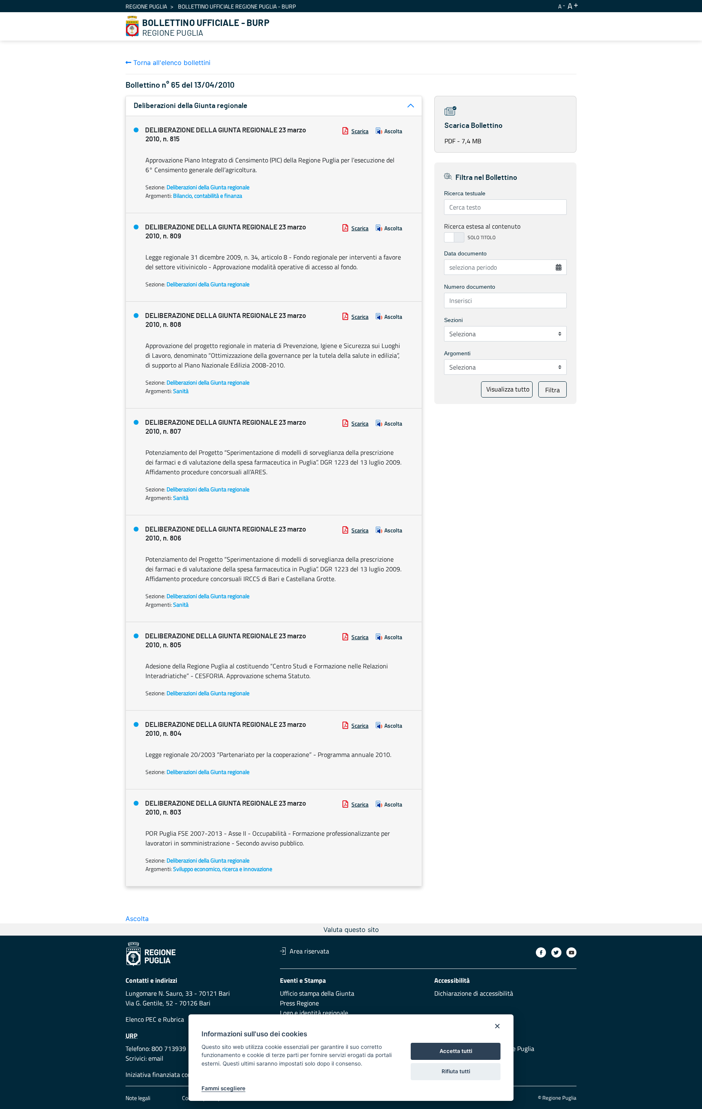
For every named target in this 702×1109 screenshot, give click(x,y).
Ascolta (393, 131)
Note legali (138, 1098)
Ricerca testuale (464, 193)
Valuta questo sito (351, 929)
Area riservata (309, 951)
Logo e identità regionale (314, 1013)
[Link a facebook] (541, 952)
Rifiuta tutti (456, 1071)
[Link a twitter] (556, 952)
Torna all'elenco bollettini (170, 62)
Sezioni (453, 320)
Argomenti (457, 353)
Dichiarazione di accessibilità (473, 993)
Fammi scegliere (223, 1088)
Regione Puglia (146, 6)
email (155, 1058)
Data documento (465, 253)
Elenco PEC (141, 1019)
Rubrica (173, 1019)
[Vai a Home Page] (132, 26)
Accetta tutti (456, 1051)
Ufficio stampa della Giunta (317, 993)
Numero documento (469, 287)
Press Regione (299, 1003)
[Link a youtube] (571, 952)
